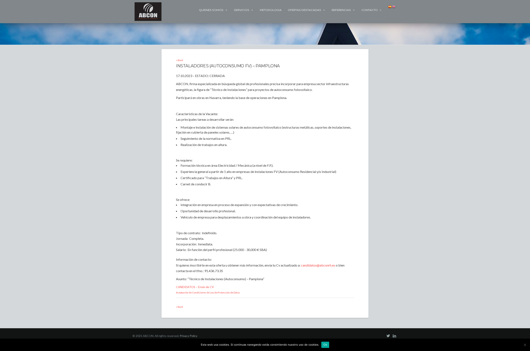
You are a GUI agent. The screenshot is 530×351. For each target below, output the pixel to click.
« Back (179, 60)
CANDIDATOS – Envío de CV (195, 287)
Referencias (341, 10)
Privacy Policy (188, 336)
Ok (325, 344)
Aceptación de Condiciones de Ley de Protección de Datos (208, 292)
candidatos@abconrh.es (318, 265)
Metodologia (271, 10)
